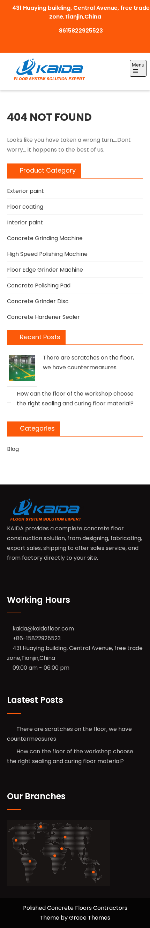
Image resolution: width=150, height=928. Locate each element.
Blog (13, 449)
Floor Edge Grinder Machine (45, 270)
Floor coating (25, 207)
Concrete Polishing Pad (38, 285)
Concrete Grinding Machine (45, 238)
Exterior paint (25, 191)
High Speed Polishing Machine (47, 254)
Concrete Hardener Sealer (43, 317)
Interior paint (25, 222)
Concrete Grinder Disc (38, 301)
